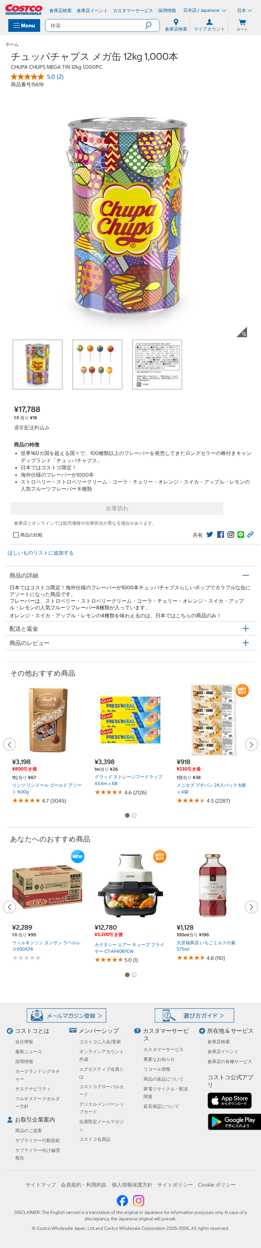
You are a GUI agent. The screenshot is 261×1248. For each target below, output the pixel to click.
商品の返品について (164, 1079)
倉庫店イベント (223, 1051)
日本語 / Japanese (201, 10)
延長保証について (161, 1106)
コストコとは (32, 1030)
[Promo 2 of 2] (134, 816)
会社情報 (24, 1042)
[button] (152, 25)
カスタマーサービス (164, 1049)
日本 (241, 10)
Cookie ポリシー (217, 1184)
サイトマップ (40, 1184)
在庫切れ (117, 508)
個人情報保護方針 (132, 1184)
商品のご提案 (28, 1130)
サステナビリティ (33, 1089)
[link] (210, 534)
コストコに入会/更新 (100, 1042)
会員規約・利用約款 (84, 1184)
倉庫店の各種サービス (230, 1061)
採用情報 (24, 1061)
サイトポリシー (175, 1184)
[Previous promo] (10, 744)
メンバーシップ (99, 1030)
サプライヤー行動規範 (37, 1140)
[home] (24, 9)
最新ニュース (28, 1051)
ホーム (12, 44)
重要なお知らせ (159, 1059)
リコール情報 (157, 1069)
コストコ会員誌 (94, 1139)
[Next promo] (251, 744)
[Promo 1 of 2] (127, 816)
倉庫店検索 (219, 1042)
